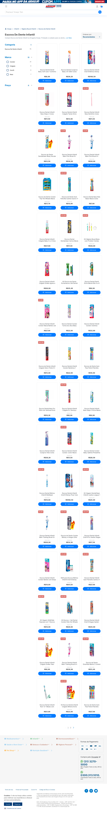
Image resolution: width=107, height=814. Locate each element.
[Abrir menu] (6, 6)
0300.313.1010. (90, 775)
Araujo (9, 29)
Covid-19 (34, 789)
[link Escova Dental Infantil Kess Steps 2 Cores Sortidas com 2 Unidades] (47, 99)
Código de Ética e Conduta (47, 789)
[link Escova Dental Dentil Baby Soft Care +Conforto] (47, 57)
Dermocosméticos (66, 739)
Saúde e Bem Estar (14, 745)
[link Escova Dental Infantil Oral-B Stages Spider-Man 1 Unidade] (92, 608)
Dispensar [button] (17, 804)
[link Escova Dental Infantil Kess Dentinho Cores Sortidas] (92, 99)
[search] (53, 12)
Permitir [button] (8, 804)
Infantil (16, 29)
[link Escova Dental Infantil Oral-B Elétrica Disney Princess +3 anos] (92, 57)
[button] (13, 808)
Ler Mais (69, 38)
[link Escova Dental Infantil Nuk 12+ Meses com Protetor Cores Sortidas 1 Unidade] (47, 692)
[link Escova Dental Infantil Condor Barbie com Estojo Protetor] (47, 565)
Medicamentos (13, 739)
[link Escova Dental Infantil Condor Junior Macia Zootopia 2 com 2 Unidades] (69, 438)
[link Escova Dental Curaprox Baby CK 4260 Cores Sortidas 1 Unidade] (69, 57)
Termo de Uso (9, 789)
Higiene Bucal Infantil (29, 29)
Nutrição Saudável (39, 750)
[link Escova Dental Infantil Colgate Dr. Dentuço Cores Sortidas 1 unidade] (69, 396)
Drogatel (94, 757)
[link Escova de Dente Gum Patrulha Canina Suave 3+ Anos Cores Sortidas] (69, 184)
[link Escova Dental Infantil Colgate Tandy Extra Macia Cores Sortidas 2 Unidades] (69, 99)
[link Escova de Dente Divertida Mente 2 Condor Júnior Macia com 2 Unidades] (92, 650)
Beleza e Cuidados (40, 745)
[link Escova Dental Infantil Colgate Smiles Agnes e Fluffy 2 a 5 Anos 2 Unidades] (47, 269)
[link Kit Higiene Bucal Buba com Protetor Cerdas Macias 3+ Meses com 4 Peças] (92, 226)
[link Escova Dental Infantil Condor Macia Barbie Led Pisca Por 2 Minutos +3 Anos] (47, 311)
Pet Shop (10, 750)
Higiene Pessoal (64, 745)
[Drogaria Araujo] (53, 6)
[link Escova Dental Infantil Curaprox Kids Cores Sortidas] (47, 438)
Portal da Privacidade (22, 789)
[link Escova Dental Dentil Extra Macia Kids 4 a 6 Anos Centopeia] (92, 269)
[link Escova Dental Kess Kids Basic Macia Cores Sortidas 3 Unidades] (92, 184)
